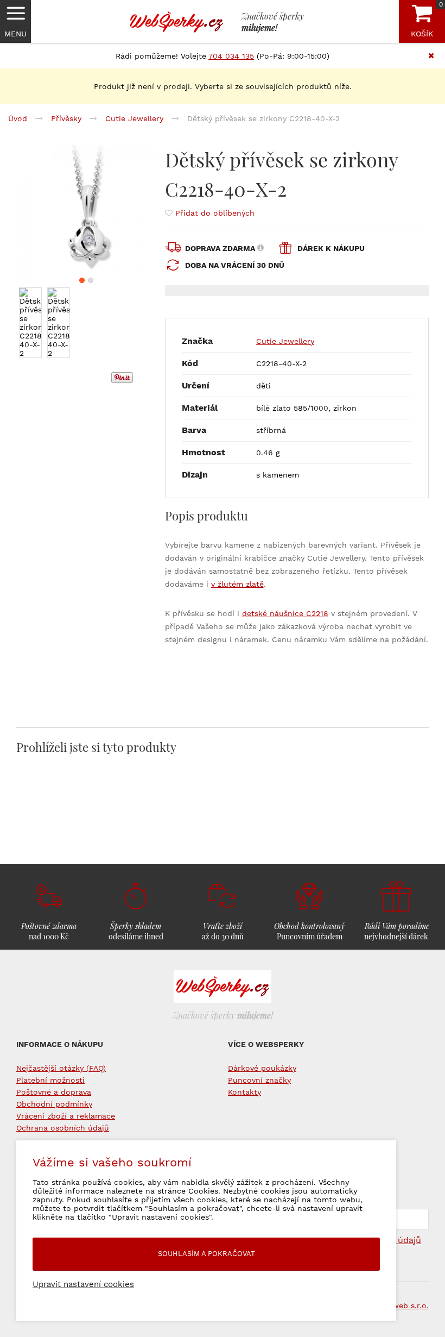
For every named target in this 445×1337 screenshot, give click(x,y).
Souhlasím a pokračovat (206, 1254)
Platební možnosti (50, 1080)
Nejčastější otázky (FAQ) (61, 1068)
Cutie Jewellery (285, 341)
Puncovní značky (259, 1080)
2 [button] (90, 280)
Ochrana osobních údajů (62, 1127)
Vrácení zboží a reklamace (65, 1116)
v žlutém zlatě (237, 584)
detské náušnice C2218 (285, 613)
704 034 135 (231, 56)
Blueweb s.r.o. (402, 1305)
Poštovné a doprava (53, 1092)
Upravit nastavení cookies (83, 1284)
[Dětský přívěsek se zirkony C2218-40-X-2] (86, 215)
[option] (86, 215)
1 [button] (82, 280)
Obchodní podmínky (54, 1104)
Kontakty (244, 1092)
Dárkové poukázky (262, 1068)
